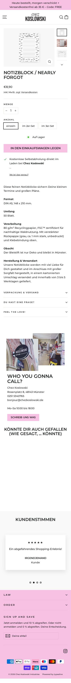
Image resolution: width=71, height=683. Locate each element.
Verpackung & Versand (21, 292)
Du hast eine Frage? (19, 302)
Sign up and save (19, 616)
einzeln (10, 125)
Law (7, 594)
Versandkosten (29, 92)
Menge (8, 104)
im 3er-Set (48, 125)
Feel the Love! (14, 312)
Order (9, 605)
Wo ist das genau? (18, 174)
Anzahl (9, 120)
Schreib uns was (23, 417)
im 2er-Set (28, 125)
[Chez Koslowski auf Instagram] (65, 651)
